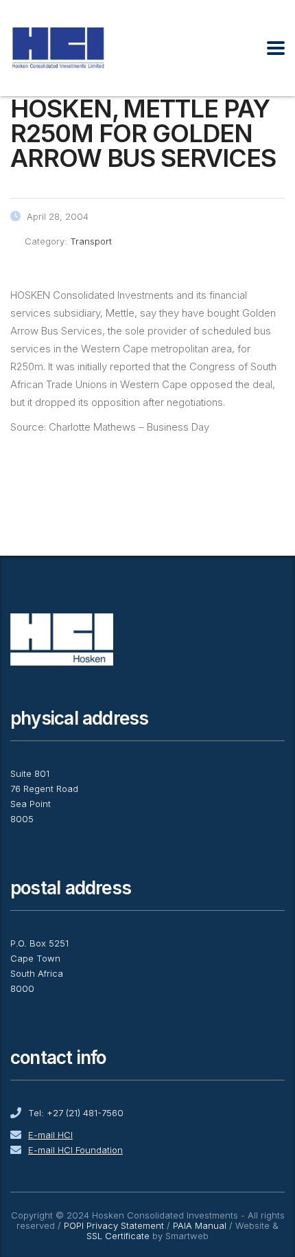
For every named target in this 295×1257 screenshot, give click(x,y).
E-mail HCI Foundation (75, 1149)
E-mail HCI (50, 1134)
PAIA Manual (199, 1225)
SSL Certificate (118, 1235)
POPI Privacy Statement (114, 1225)
